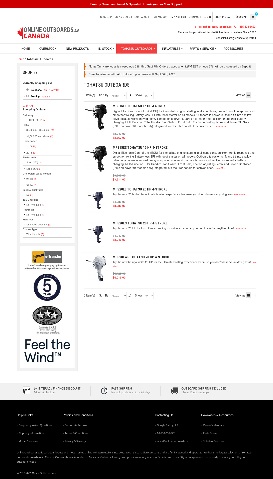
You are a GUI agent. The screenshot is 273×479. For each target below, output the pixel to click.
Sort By (103, 95)
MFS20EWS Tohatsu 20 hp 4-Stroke (141, 257)
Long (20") (32, 168)
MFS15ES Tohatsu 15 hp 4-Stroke (140, 147)
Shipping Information (31, 433)
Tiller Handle (33, 234)
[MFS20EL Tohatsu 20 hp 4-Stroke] (96, 200)
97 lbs (29, 185)
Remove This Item (27, 89)
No (28, 194)
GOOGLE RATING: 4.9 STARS (115, 16)
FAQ (137, 16)
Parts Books (210, 433)
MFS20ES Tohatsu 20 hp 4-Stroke (140, 223)
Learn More (220, 126)
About (145, 16)
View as (240, 95)
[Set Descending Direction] (130, 95)
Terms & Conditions (76, 433)
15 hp (29, 146)
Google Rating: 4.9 (167, 425)
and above (38, 136)
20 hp (29, 152)
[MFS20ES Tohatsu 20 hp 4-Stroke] (96, 234)
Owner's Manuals (213, 425)
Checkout (195, 16)
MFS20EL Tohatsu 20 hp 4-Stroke (140, 189)
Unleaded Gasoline (37, 224)
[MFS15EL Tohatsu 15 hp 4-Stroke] (96, 117)
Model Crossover (29, 441)
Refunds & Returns (76, 425)
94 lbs (29, 178)
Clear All (28, 106)
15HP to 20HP (34, 120)
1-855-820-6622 (245, 26)
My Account (161, 16)
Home (20, 59)
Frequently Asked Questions (35, 425)
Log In (207, 16)
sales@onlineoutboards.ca (215, 26)
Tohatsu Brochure (213, 441)
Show (138, 95)
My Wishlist (178, 16)
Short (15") (32, 162)
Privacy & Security (75, 441)
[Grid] (254, 95)
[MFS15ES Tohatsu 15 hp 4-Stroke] (96, 159)
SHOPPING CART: (224, 16)
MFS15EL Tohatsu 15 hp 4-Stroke (140, 106)
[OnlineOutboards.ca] (48, 32)
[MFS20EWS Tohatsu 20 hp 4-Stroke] (96, 268)
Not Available (33, 204)
